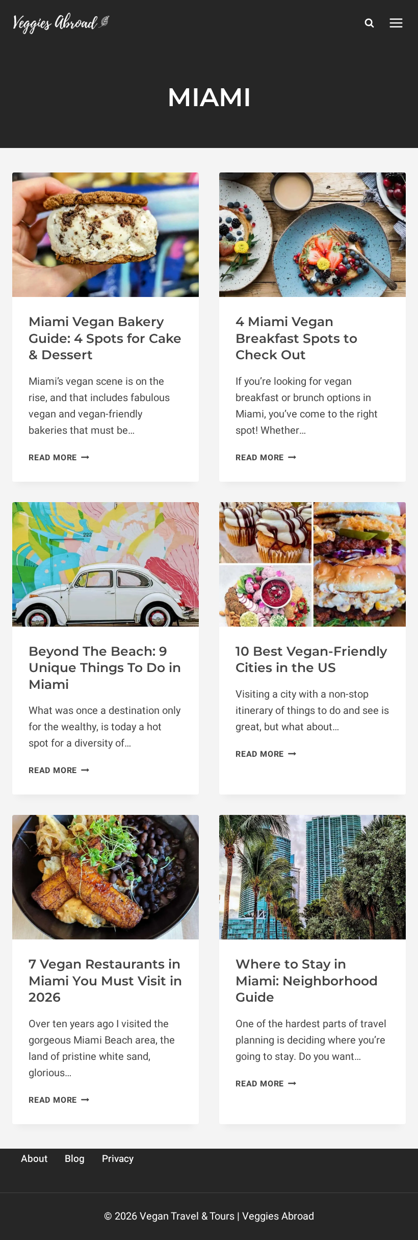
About (34, 1159)
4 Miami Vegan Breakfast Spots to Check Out (296, 338)
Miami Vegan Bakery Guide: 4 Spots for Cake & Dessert (105, 338)
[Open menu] (396, 22)
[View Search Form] (369, 23)
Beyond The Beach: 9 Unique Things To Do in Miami (105, 667)
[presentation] (105, 234)
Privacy (118, 1159)
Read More (59, 458)
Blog (75, 1159)
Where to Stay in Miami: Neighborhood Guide (307, 980)
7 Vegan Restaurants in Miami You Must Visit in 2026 (105, 980)
